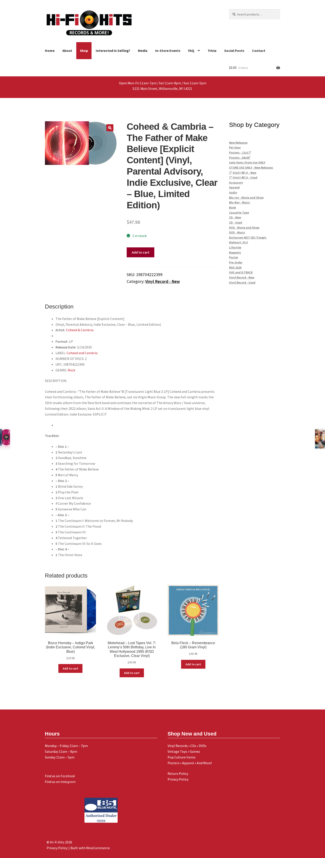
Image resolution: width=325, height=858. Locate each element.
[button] (109, 127)
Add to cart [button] (70, 668)
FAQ (191, 50)
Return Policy (178, 773)
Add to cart (140, 252)
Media (142, 50)
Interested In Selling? (113, 50)
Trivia (212, 50)
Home (50, 50)
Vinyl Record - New (162, 281)
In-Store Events (167, 50)
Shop (84, 50)
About (67, 50)
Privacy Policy (178, 779)
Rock (71, 370)
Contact (258, 50)
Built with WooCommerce (90, 848)
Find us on (60, 776)
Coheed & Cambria (80, 330)
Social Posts (234, 50)
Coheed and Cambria (82, 353)
